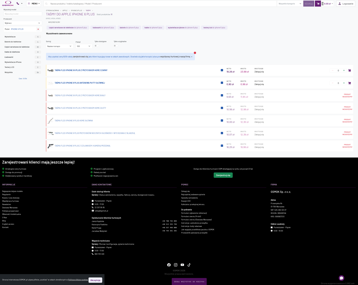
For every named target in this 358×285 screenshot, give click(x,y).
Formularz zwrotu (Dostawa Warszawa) (196, 219)
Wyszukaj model (9, 9)
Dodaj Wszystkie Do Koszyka (189, 281)
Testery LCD (21, 67)
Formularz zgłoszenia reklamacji (194, 213)
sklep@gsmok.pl (101, 211)
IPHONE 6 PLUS (76, 10)
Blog (4, 221)
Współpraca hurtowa (10, 201)
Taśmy (88, 10)
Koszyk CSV (186, 201)
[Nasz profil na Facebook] (169, 265)
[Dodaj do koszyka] (349, 70)
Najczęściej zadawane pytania (193, 194)
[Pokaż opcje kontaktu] (19, 4)
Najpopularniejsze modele (12, 191)
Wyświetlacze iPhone (21, 62)
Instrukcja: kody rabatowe (191, 226)
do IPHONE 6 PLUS (68, 27)
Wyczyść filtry (54, 22)
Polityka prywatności (10, 211)
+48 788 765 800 (169, 221)
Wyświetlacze (21, 37)
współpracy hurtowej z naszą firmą (175, 56)
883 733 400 (99, 254)
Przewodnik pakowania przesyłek (194, 233)
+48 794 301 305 (169, 231)
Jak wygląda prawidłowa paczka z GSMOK (197, 229)
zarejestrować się (80, 56)
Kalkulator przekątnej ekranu (192, 204)
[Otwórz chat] (341, 278)
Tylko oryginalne (120, 41)
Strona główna (52, 10)
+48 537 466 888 (169, 228)
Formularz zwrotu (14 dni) (191, 216)
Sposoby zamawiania (189, 198)
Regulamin (6, 194)
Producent (7, 19)
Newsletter (6, 204)
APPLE (65, 10)
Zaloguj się (259, 71)
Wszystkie (22, 72)
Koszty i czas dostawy (10, 198)
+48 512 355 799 (169, 224)
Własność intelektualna (11, 214)
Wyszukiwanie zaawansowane (59, 33)
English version (8, 224)
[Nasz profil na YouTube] (182, 265)
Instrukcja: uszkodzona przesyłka (194, 223)
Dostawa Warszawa (9, 207)
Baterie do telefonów (21, 42)
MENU (34, 3)
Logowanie (347, 3)
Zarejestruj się (223, 175)
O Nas (4, 217)
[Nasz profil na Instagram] (175, 265)
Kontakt (5, 227)
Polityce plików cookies (78, 279)
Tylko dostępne (100, 41)
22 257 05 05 (100, 207)
